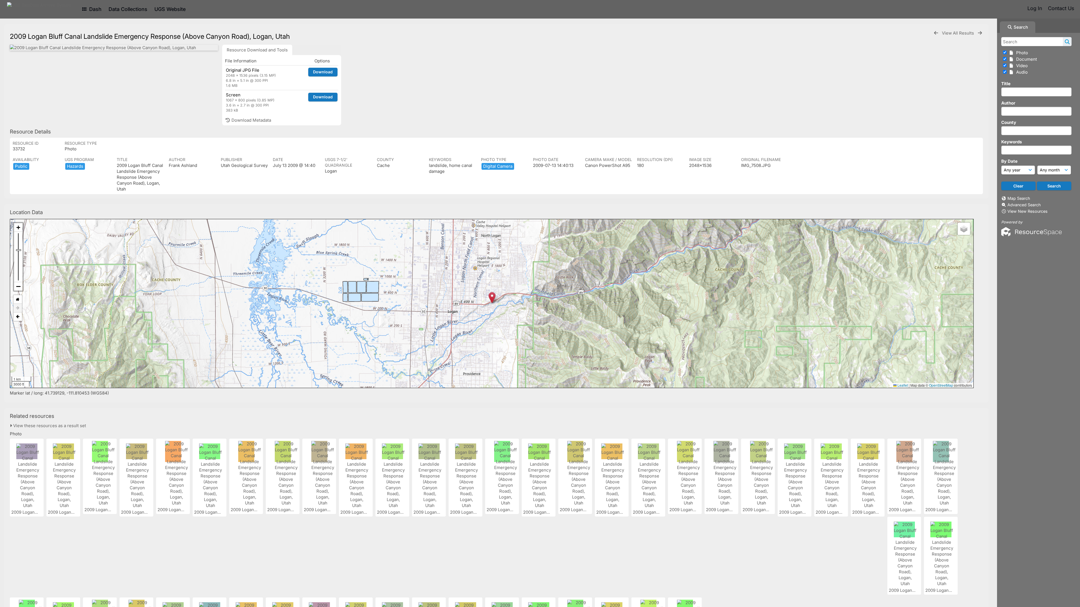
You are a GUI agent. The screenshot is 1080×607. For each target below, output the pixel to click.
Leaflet (902, 385)
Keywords (1011, 141)
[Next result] (980, 33)
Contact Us (1061, 8)
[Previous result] (936, 33)
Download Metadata (250, 120)
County (1008, 122)
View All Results (958, 33)
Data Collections (128, 9)
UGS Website (170, 9)
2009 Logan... (25, 512)
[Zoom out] (18, 286)
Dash (95, 9)
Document (1025, 59)
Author (1008, 103)
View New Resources (1027, 211)
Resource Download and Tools (257, 50)
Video (1021, 65)
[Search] (1067, 41)
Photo (1021, 52)
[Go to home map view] (18, 299)
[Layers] (964, 229)
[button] (492, 298)
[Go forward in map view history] (18, 308)
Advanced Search (1024, 204)
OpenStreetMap (941, 385)
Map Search (1018, 198)
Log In (1034, 8)
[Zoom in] (18, 227)
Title (1006, 83)
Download (323, 71)
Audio (1021, 72)
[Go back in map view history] (18, 316)
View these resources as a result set (49, 425)
